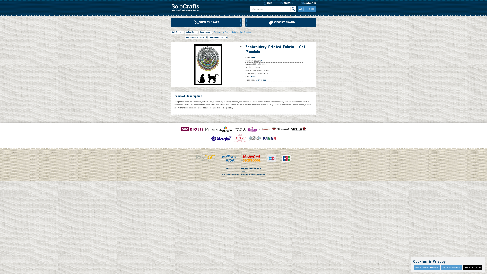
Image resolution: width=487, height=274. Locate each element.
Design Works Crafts (195, 37)
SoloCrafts (176, 32)
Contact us (310, 3)
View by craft (209, 22)
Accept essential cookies (427, 267)
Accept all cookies (472, 267)
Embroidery (190, 32)
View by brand (284, 22)
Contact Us (231, 168)
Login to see (261, 80)
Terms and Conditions (251, 168)
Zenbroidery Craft (216, 37)
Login (269, 3)
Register (288, 3)
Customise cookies (451, 267)
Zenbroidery (205, 32)
